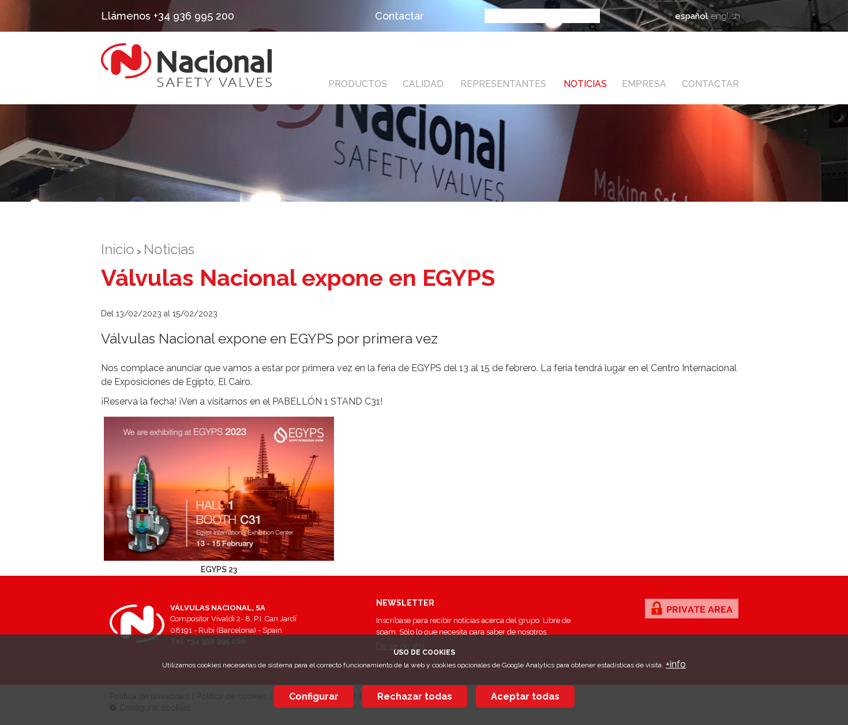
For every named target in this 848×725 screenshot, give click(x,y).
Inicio (117, 249)
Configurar (314, 696)
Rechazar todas (414, 696)
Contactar (399, 16)
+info (676, 664)
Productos (357, 83)
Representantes (503, 83)
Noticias (585, 83)
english (725, 16)
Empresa (644, 83)
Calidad (423, 83)
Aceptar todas (525, 696)
